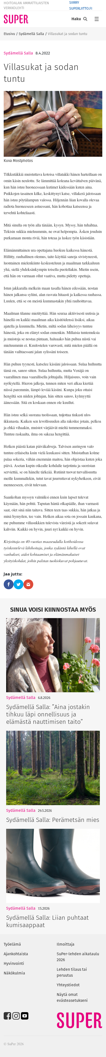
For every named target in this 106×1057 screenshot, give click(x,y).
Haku (76, 19)
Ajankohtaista (16, 954)
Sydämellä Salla (31, 33)
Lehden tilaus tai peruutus (72, 972)
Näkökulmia (14, 973)
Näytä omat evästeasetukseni (72, 997)
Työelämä (12, 944)
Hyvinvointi (14, 963)
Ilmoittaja (65, 944)
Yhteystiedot (68, 985)
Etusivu (9, 33)
